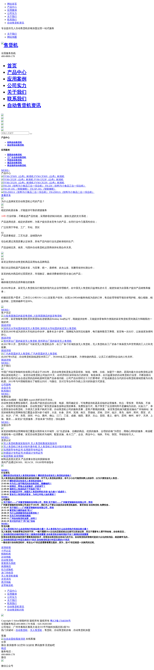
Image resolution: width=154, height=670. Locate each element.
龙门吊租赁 (7, 572)
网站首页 (12, 4)
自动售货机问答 (15, 609)
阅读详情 (6, 325)
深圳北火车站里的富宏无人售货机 (58, 328)
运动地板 (6, 557)
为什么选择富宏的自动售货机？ (24, 513)
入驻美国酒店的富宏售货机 (47, 316)
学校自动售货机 (14, 160)
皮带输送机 (7, 585)
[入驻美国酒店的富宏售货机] (17, 316)
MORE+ (5, 170)
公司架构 (6, 384)
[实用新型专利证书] (12, 449)
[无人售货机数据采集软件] (16, 443)
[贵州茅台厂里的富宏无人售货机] (19, 341)
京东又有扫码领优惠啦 (20, 516)
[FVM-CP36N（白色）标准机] (17, 176)
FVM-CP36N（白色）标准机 (49, 176)
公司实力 (12, 13)
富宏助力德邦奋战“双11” (21, 510)
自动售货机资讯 (15, 22)
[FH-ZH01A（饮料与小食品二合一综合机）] (25, 192)
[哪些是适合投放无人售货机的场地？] (19, 475)
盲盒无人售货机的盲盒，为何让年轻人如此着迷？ (33, 494)
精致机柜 (6, 553)
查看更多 (6, 195)
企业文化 (6, 387)
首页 (12, 65)
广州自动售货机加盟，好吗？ (23, 518)
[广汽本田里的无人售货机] (16, 353)
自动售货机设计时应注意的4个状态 (53, 540)
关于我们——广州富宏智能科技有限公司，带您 (70, 502)
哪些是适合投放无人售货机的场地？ (55, 475)
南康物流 (6, 566)
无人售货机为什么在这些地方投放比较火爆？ (67, 529)
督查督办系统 (8, 563)
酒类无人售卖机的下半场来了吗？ (25, 489)
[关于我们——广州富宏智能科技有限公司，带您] (24, 502)
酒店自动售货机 (14, 163)
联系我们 (12, 19)
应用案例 (12, 10)
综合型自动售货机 (15, 145)
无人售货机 (36, 630)
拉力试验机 (7, 569)
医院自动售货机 (14, 155)
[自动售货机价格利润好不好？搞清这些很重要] (23, 534)
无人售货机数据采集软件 (44, 443)
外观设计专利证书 (33, 453)
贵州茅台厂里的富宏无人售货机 (55, 341)
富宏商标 (18, 456)
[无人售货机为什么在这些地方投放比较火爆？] (23, 529)
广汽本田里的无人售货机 (44, 353)
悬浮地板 (6, 582)
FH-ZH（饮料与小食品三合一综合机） (65, 186)
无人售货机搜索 (9, 576)
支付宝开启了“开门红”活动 (22, 521)
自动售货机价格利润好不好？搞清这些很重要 (67, 534)
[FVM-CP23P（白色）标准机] (17, 179)
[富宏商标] (7, 456)
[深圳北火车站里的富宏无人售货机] (20, 328)
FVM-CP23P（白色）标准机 (48, 179)
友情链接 (6, 547)
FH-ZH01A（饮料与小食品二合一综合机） (71, 192)
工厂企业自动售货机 (16, 157)
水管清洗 (6, 579)
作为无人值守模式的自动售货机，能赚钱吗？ (31, 483)
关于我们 (12, 16)
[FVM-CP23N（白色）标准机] (17, 182)
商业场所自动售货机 (16, 165)
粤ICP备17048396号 (60, 620)
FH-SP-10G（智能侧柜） (43, 189)
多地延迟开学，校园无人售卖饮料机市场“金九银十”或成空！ (38, 492)
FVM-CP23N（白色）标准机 (49, 182)
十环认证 (6, 550)
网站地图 (12, 37)
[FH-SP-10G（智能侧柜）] (15, 189)
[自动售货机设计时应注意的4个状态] (19, 540)
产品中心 (12, 7)
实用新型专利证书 (33, 449)
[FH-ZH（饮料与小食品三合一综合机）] (23, 186)
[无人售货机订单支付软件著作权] (19, 446)
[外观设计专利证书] (12, 453)
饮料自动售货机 (14, 142)
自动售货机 (7, 560)
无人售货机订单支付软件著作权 (55, 446)
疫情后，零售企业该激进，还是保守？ (27, 486)
